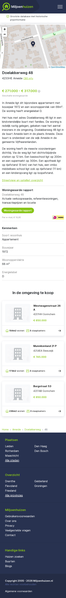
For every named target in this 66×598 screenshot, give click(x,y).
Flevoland (11, 486)
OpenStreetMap (58, 66)
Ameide (16, 429)
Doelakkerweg (33, 429)
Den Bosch (41, 451)
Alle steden (12, 460)
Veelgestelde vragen (17, 530)
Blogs (8, 566)
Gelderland (41, 481)
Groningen (40, 486)
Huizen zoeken (14, 556)
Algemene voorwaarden (18, 591)
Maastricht (12, 455)
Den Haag (40, 446)
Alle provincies (14, 495)
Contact (10, 535)
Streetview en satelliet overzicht (22, 180)
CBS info (28, 78)
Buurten (10, 561)
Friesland (10, 490)
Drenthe (10, 481)
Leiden (9, 446)
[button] (33, 44)
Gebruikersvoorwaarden (20, 516)
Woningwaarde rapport (18, 210)
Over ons (10, 521)
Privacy (9, 525)
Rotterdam (12, 451)
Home (5, 429)
